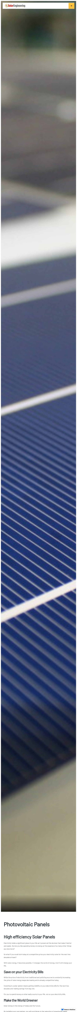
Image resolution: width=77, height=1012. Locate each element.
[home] (15, 6)
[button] (71, 6)
